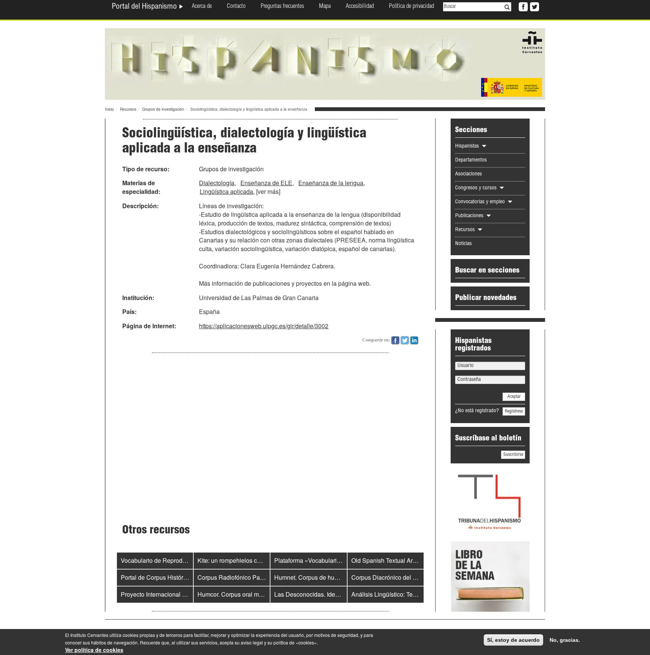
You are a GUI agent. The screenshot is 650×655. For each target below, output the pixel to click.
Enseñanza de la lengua (330, 182)
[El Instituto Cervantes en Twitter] (534, 6)
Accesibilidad (360, 7)
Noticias (463, 244)
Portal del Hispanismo (145, 7)
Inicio (109, 109)
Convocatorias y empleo (480, 202)
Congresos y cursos (476, 188)
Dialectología (216, 182)
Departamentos (471, 160)
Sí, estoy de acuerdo (513, 640)
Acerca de (202, 7)
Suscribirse (513, 454)
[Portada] (325, 63)
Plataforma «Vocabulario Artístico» (320, 560)
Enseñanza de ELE (266, 182)
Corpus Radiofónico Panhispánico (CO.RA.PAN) (262, 577)
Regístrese (514, 411)
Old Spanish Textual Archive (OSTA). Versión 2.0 (416, 560)
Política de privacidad (411, 7)
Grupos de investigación (163, 109)
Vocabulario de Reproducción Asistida (172, 560)
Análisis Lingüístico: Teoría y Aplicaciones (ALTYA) (419, 594)
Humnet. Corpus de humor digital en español (333, 577)
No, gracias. (565, 640)
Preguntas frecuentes (282, 7)
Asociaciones (468, 174)
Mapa (325, 7)
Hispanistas (467, 146)
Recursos (128, 109)
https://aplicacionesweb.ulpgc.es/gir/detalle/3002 (263, 325)
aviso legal (252, 642)
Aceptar (514, 397)
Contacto (236, 7)
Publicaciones (470, 216)
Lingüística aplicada (226, 191)
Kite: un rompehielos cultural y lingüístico (252, 560)
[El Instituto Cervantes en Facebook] (522, 6)
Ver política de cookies (94, 649)
